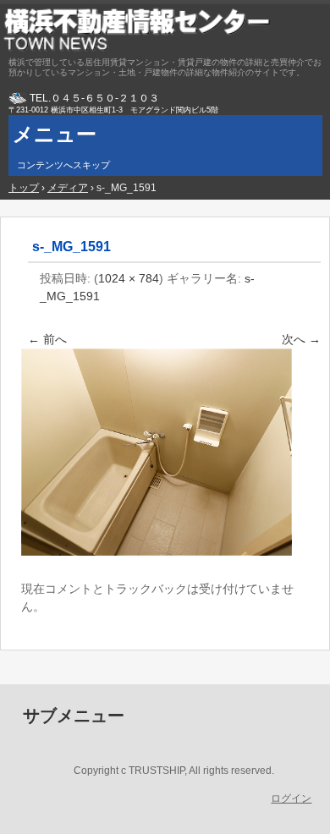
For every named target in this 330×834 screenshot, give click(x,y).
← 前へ (47, 339)
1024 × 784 (128, 278)
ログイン (291, 798)
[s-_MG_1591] (156, 551)
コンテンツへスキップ (63, 165)
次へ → (301, 339)
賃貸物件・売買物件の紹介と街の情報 (165, 29)
